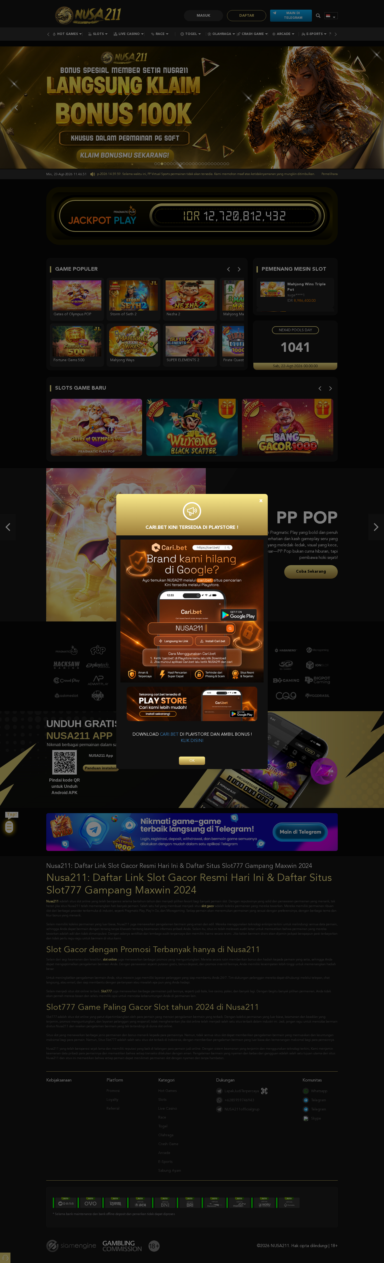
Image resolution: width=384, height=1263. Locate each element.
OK (192, 761)
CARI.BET (169, 735)
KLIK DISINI (192, 741)
